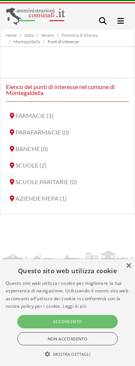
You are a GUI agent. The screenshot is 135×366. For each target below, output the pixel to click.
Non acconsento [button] (68, 339)
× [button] (128, 266)
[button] (68, 354)
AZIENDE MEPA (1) (41, 198)
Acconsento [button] (67, 321)
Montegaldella (27, 41)
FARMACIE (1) (34, 115)
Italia (29, 35)
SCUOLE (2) (30, 165)
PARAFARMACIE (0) (42, 132)
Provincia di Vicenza (80, 35)
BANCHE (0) (31, 148)
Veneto (47, 35)
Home (11, 35)
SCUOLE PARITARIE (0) (46, 181)
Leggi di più (75, 306)
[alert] (67, 312)
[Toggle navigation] (102, 21)
